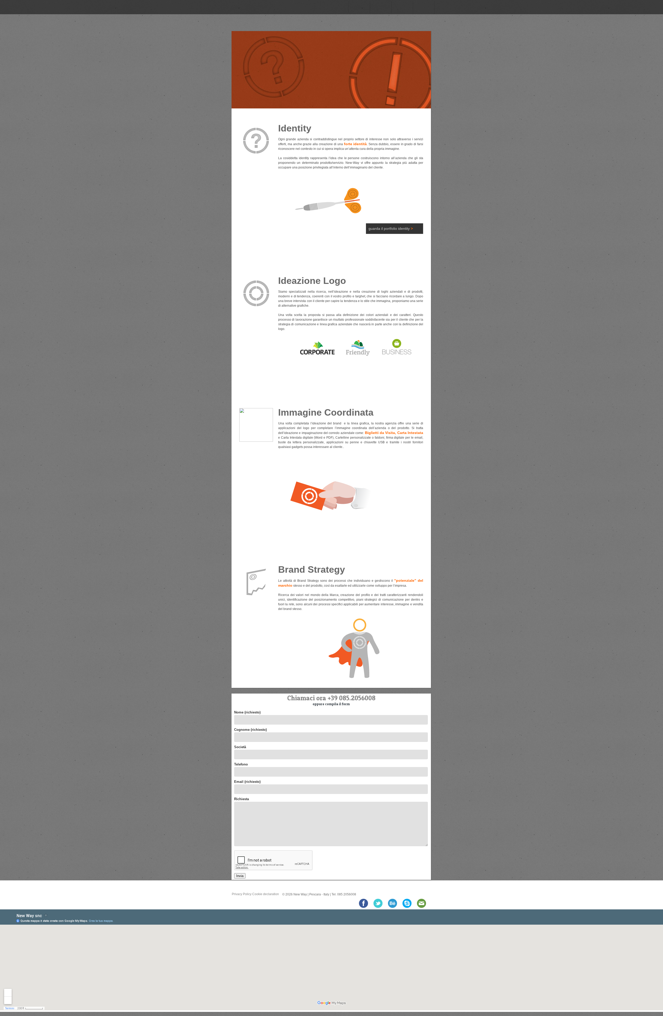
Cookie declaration (265, 894)
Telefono (241, 764)
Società (240, 747)
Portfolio (445, 7)
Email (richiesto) (247, 782)
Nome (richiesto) (247, 712)
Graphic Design (380, 7)
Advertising (402, 7)
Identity (337, 7)
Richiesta (241, 799)
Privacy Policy (241, 894)
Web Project (359, 7)
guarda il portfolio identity (391, 228)
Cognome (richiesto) (250, 730)
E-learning (423, 7)
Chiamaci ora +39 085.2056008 (331, 698)
